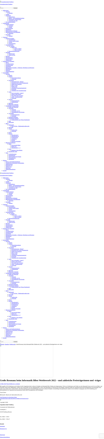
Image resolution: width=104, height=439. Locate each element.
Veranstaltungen (12, 158)
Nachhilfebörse (11, 39)
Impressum (8, 168)
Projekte (13, 140)
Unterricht (5, 37)
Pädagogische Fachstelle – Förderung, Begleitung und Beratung (20, 67)
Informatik (10, 127)
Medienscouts (11, 53)
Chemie (10, 128)
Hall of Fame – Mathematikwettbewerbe (20, 126)
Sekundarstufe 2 (9, 58)
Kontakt (10, 27)
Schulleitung (8, 29)
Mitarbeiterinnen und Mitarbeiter (13, 32)
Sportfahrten (11, 159)
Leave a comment (16, 383)
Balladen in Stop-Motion (16, 150)
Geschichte (10, 108)
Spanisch (10, 99)
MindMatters (8, 69)
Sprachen (8, 74)
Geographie (11, 113)
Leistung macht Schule (13, 41)
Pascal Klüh (9, 383)
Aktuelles (8, 11)
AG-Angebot (11, 46)
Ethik (9, 121)
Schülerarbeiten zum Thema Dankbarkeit (20, 119)
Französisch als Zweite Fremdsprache (19, 83)
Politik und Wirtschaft (13, 107)
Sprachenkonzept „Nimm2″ (17, 81)
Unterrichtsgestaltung (16, 77)
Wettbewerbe (9, 60)
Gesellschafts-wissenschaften (12, 105)
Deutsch (10, 75)
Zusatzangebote (11, 43)
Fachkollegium (14, 102)
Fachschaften (6, 72)
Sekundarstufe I (14, 135)
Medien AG (14, 47)
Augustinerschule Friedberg (6, 4)
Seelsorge (8, 70)
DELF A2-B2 (14, 85)
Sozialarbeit (8, 66)
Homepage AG (9, 165)
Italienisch (10, 103)
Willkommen (6, 10)
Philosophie (11, 122)
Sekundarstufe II (15, 136)
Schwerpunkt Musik (15, 145)
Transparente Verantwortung (14, 19)
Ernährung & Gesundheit (8, 61)
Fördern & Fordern (10, 38)
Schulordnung (11, 17)
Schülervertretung (10, 24)
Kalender (10, 13)
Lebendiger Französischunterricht (18, 88)
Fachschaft (13, 79)
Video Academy (17, 50)
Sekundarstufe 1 (9, 57)
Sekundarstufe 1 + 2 (15, 147)
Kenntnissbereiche (15, 114)
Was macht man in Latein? (17, 95)
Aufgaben (10, 25)
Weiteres (5, 160)
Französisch (11, 80)
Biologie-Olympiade (15, 141)
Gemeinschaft (6, 23)
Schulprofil (8, 15)
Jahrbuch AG (9, 166)
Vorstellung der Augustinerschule (18, 90)
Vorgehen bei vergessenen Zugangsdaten (15, 163)
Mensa (7, 62)
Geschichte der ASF (12, 20)
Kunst (9, 149)
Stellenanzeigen (9, 164)
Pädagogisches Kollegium (11, 30)
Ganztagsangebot (9, 44)
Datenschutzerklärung (10, 169)
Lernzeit (10, 42)
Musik (9, 144)
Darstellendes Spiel (12, 151)
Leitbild (7, 14)
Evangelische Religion (13, 118)
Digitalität (8, 52)
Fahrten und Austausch (16, 84)
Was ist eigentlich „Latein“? (17, 93)
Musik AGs (13, 146)
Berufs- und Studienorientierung (13, 161)
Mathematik (11, 124)
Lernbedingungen (12, 154)
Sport (7, 152)
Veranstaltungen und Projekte (17, 112)
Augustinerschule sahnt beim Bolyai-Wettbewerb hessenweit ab (14, 398)
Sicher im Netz (11, 55)
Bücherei (8, 56)
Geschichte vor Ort (15, 111)
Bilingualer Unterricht (13, 104)
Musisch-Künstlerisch (10, 142)
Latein (9, 91)
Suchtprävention (9, 65)
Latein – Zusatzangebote (16, 97)
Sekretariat (10, 33)
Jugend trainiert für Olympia (14, 156)
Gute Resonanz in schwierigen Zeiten (8, 397)
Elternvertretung (9, 28)
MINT (7, 123)
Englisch (10, 76)
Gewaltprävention (10, 64)
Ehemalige (8, 34)
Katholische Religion (13, 117)
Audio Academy (18, 48)
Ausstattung (14, 138)
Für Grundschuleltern (10, 22)
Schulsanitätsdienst (10, 71)
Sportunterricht (11, 155)
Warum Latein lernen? (16, 94)
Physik (10, 132)
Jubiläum (10, 36)
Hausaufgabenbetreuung (13, 51)
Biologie (10, 133)
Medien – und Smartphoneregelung (16, 18)
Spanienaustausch (15, 100)
